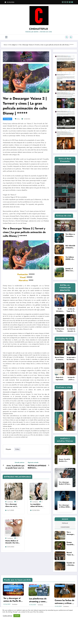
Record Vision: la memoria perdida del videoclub (59, 358)
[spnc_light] (71, 37)
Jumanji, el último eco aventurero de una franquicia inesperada (70, 270)
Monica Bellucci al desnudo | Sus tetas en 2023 (12, 542)
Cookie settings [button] (7, 616)
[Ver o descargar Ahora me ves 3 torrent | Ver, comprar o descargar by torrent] (13, 491)
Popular (65, 523)
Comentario (65, 527)
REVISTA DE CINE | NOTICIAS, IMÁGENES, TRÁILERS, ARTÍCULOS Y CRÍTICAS (12, 587)
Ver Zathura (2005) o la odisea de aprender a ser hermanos (70, 258)
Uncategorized (8, 590)
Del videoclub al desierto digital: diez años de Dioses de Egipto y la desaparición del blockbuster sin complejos (70, 247)
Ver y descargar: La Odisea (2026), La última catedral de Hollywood (64, 506)
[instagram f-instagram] (67, 2)
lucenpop (10, 502)
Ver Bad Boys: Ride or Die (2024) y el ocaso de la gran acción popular (64, 224)
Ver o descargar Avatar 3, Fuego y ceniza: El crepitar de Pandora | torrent (70, 533)
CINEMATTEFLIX (38, 29)
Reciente (65, 519)
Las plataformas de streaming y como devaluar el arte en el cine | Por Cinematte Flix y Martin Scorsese (39, 600)
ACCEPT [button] (17, 616)
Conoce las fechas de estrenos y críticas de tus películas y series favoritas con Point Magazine (64, 602)
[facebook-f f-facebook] (63, 2)
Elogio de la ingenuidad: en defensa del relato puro (59, 378)
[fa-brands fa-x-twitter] (65, 2)
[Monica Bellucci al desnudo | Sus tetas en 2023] (13, 528)
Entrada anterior (19, 462)
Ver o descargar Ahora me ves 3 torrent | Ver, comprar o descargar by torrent (12, 505)
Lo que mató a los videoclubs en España (71, 358)
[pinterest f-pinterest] (70, 2)
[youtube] (72, 2)
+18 (65, 191)
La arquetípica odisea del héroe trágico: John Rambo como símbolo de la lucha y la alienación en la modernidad (37, 505)
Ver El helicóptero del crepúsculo (59, 310)
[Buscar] (67, 37)
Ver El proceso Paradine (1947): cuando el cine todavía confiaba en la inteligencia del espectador (59, 330)
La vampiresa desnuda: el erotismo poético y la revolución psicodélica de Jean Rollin (71, 330)
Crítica (18, 119)
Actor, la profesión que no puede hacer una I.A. (15, 466)
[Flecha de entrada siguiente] (48, 465)
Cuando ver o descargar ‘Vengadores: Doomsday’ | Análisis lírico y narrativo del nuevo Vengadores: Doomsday (71, 564)
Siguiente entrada (33, 462)
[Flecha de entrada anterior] (3, 465)
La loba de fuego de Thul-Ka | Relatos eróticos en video (71, 310)
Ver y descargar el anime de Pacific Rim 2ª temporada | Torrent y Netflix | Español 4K (12, 600)
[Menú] (6, 37)
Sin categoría (7, 119)
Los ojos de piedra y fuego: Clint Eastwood (71, 378)
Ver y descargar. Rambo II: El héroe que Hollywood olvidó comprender (65, 483)
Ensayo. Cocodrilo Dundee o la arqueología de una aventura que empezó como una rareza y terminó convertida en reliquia (64, 460)
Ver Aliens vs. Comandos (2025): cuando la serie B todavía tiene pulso (70, 235)
